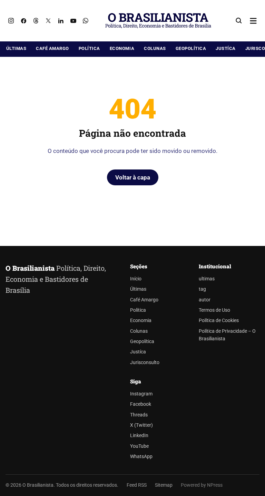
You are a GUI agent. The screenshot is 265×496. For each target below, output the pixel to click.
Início (135, 279)
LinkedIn (139, 435)
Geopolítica (191, 48)
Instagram (141, 394)
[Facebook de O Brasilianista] (23, 20)
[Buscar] (239, 20)
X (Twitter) (141, 425)
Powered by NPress (202, 485)
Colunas (155, 48)
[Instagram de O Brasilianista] (11, 20)
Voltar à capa (132, 177)
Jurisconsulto (144, 362)
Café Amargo (52, 48)
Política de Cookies (219, 320)
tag (202, 289)
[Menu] (253, 20)
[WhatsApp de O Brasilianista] (85, 20)
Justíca (226, 48)
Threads (139, 415)
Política (89, 48)
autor (204, 300)
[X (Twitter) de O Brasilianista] (48, 20)
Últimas (16, 48)
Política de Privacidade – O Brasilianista (227, 335)
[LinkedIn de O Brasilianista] (60, 20)
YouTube (139, 446)
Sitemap (164, 485)
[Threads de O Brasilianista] (35, 20)
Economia (122, 48)
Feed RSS (137, 485)
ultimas (207, 279)
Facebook (140, 404)
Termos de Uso (214, 310)
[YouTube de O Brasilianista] (73, 20)
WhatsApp (141, 456)
